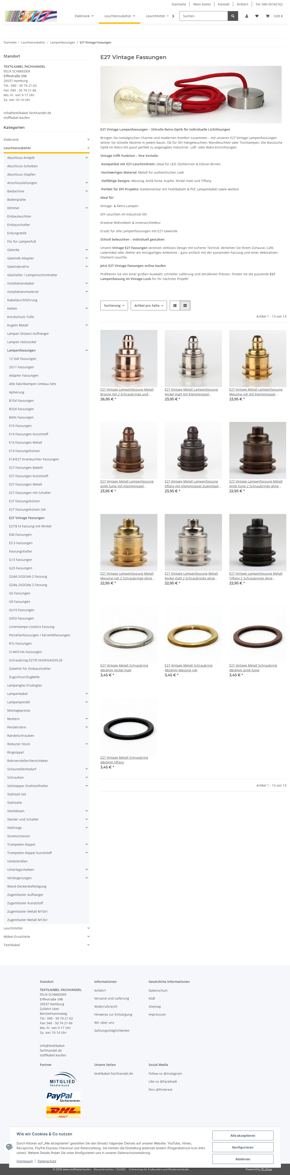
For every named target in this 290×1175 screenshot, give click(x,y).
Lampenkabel (17, 694)
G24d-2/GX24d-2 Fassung (28, 576)
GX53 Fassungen (21, 618)
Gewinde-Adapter (20, 258)
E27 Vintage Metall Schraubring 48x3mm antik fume (253, 667)
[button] (247, 16)
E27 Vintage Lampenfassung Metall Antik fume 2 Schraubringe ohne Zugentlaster (256, 483)
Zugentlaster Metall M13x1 (27, 920)
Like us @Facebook (163, 1081)
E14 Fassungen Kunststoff (28, 434)
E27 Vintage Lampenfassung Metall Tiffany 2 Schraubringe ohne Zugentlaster (256, 576)
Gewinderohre (18, 266)
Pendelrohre (16, 727)
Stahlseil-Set (16, 794)
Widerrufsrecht (105, 1006)
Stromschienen (18, 836)
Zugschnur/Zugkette (24, 677)
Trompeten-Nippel (21, 844)
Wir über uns (104, 1022)
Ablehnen (242, 1159)
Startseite (179, 4)
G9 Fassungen (19, 601)
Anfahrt (242, 4)
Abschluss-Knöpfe (21, 158)
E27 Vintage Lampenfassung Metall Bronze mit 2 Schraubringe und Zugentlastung (127, 392)
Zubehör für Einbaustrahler (30, 668)
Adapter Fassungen (24, 375)
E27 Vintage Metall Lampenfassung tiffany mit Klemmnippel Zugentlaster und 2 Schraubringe (193, 483)
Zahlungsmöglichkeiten (112, 1030)
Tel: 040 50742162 (269, 4)
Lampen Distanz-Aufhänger (28, 333)
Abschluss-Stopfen (21, 174)
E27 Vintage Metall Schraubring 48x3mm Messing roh (189, 667)
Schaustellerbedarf (21, 769)
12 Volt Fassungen (22, 359)
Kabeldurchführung (22, 300)
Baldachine (15, 191)
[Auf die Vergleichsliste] (138, 337)
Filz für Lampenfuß (21, 241)
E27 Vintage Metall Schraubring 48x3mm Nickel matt (124, 667)
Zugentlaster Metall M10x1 (27, 911)
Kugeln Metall (17, 325)
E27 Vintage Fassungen (26, 518)
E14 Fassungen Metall (25, 442)
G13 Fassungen (20, 560)
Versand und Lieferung (111, 998)
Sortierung (112, 305)
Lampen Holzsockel (21, 342)
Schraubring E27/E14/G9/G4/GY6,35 (36, 660)
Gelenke (13, 250)
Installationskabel (20, 283)
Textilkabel (12, 945)
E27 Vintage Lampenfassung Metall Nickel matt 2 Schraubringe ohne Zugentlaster (191, 576)
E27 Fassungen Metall (25, 484)
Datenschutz (47, 1161)
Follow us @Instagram (165, 1073)
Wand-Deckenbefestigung (26, 886)
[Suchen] (233, 16)
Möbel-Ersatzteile (17, 936)
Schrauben (15, 777)
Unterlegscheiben (20, 869)
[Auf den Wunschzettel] (150, 337)
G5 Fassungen (19, 593)
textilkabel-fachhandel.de (113, 1073)
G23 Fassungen (20, 568)
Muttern (13, 719)
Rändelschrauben (20, 735)
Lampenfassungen (21, 350)
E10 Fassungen (20, 426)
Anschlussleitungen (22, 183)
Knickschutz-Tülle (20, 317)
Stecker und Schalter (23, 819)
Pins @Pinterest (160, 1089)
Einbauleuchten (19, 216)
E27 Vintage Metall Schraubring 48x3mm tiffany (124, 759)
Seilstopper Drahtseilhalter (27, 786)
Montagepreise (18, 710)
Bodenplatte (16, 199)
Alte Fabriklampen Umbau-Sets (32, 384)
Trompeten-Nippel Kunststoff (29, 853)
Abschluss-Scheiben (22, 166)
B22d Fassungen (21, 409)
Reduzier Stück (18, 744)
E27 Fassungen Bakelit (26, 467)
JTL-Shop (266, 1169)
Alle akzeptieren (242, 1135)
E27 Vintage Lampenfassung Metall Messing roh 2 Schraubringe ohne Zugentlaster (127, 576)
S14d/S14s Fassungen (25, 652)
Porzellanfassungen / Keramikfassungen (39, 635)
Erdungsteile (17, 233)
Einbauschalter (18, 225)
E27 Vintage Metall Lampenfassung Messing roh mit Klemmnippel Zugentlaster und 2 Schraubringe (256, 392)
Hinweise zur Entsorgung (113, 1014)
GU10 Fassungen (21, 610)
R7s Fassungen (20, 643)
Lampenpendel (18, 702)
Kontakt (224, 4)
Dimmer (13, 208)
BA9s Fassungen (21, 417)
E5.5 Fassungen (21, 543)
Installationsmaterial (23, 292)
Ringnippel (15, 752)
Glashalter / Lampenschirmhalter (32, 275)
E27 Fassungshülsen (24, 501)
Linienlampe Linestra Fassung (31, 627)
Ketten (12, 308)
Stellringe (14, 828)
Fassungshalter (20, 551)
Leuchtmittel (13, 928)
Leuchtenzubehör (17, 148)
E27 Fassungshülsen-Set (27, 509)
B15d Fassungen (21, 400)
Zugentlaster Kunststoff (25, 903)
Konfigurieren (243, 1147)
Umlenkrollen (17, 861)
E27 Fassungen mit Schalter (30, 493)
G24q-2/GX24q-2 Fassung (28, 585)
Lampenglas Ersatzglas (24, 685)
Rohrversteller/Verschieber (27, 761)
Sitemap (155, 1006)
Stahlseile (14, 802)
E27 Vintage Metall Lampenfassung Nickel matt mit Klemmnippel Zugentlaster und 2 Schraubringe (191, 392)
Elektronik (11, 139)
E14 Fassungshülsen (24, 451)
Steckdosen (15, 811)
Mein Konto (202, 4)
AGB (152, 998)
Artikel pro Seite (147, 305)
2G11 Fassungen (21, 367)
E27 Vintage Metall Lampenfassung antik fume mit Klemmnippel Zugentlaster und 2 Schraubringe (127, 483)
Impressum (25, 1161)
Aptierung (16, 392)
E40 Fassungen (20, 534)
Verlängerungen (19, 878)
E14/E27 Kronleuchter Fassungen (34, 459)
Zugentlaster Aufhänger (25, 895)
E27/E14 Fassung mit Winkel (30, 526)
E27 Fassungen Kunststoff (28, 476)
